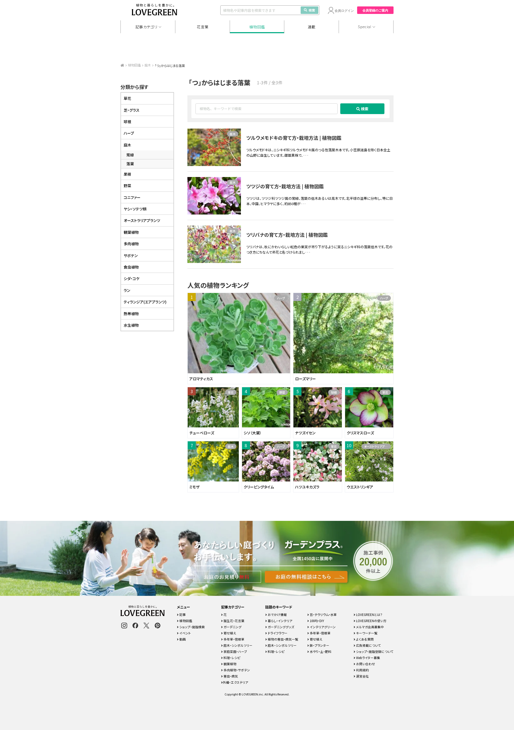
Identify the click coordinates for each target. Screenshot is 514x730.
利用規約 (362, 670)
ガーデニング (232, 626)
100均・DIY (316, 620)
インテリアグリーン (322, 626)
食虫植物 (131, 267)
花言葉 (203, 26)
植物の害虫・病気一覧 (282, 639)
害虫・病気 (230, 676)
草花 (231, 392)
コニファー (132, 197)
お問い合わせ (365, 663)
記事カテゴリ (146, 26)
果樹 (127, 174)
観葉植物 (131, 232)
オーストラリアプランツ (377, 446)
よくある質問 (364, 639)
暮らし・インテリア (279, 620)
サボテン (131, 255)
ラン (127, 290)
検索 (312, 10)
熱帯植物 (131, 313)
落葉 (130, 163)
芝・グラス (131, 110)
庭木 (148, 65)
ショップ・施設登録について (374, 651)
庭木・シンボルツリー (237, 645)
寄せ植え (229, 633)
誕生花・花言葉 (233, 620)
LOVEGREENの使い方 (371, 620)
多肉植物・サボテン (236, 670)
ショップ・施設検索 (192, 626)
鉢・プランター (319, 645)
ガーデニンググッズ (280, 626)
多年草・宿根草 (233, 639)
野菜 (282, 392)
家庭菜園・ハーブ (235, 651)
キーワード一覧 (366, 633)
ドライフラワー (277, 633)
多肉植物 (131, 243)
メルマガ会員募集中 (369, 626)
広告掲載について (368, 645)
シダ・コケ (131, 278)
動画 (182, 639)
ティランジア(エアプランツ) (145, 301)
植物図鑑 (257, 26)
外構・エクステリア (235, 682)
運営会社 (362, 676)
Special (364, 26)
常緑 (130, 154)
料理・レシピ (231, 657)
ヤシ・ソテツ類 (135, 209)
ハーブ (281, 298)
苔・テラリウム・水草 (323, 614)
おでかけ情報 (277, 614)
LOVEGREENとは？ (369, 614)
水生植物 (131, 325)
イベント (185, 633)
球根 (334, 392)
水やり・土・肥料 (320, 651)
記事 (182, 614)
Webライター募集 (367, 657)
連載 (312, 26)
